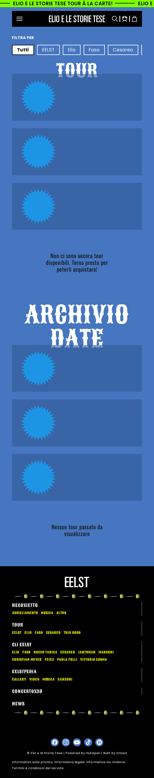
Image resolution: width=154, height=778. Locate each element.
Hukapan (93, 753)
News (18, 704)
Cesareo (123, 50)
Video (34, 679)
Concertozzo (27, 691)
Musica (47, 613)
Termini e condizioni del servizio (38, 768)
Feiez (49, 659)
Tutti (23, 50)
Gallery (19, 679)
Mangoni (106, 652)
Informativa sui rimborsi (105, 762)
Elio (72, 50)
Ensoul (121, 753)
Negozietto (25, 605)
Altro (61, 613)
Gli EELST (22, 644)
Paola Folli (67, 659)
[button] (20, 18)
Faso (94, 50)
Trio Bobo (72, 632)
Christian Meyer (27, 659)
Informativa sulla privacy (32, 762)
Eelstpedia (24, 671)
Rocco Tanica (45, 652)
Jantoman (87, 652)
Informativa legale (69, 762)
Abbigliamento (25, 613)
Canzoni (65, 679)
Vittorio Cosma (93, 659)
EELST (48, 50)
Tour (17, 625)
